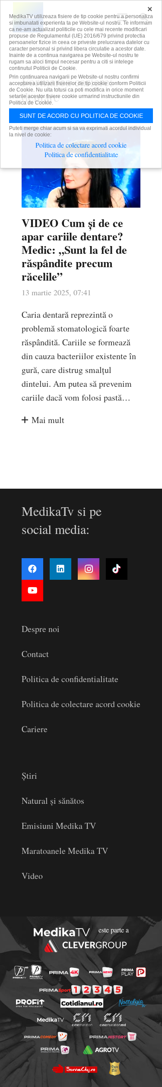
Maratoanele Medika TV (65, 850)
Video (32, 876)
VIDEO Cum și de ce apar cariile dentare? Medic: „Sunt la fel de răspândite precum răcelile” (74, 250)
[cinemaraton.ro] (82, 1019)
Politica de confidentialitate (70, 679)
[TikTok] (116, 569)
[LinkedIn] (60, 569)
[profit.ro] (30, 1003)
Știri (29, 775)
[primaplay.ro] (133, 972)
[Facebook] (32, 569)
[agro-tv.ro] (101, 1050)
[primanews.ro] (101, 972)
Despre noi (41, 629)
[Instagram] (88, 569)
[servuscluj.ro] (74, 1068)
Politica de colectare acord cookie (81, 704)
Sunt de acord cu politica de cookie (81, 115)
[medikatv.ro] (50, 1020)
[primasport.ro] (81, 989)
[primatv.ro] (20, 972)
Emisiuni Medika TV (59, 825)
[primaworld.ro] (55, 1050)
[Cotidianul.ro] (81, 1003)
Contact (35, 654)
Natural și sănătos (53, 800)
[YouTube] (32, 590)
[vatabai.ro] (114, 1068)
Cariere (35, 729)
